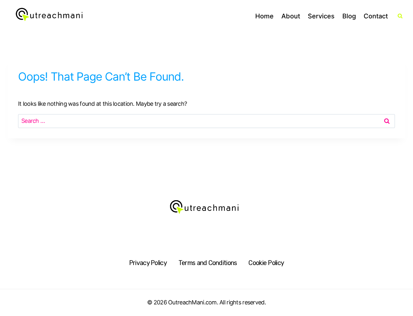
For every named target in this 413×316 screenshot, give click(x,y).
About (290, 16)
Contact (376, 16)
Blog (349, 16)
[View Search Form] (400, 16)
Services (321, 16)
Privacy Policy (148, 263)
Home (264, 16)
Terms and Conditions (207, 263)
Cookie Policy (266, 263)
